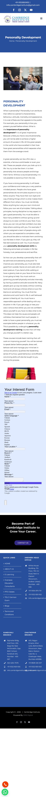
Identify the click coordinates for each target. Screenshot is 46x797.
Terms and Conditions (9, 613)
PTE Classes (9, 592)
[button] (5, 78)
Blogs (7, 606)
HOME (7, 563)
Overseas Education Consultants (10, 583)
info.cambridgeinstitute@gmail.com (23, 5)
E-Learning (9, 574)
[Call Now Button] (5, 784)
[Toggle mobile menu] (41, 18)
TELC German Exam (10, 598)
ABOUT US (9, 569)
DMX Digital (28, 715)
